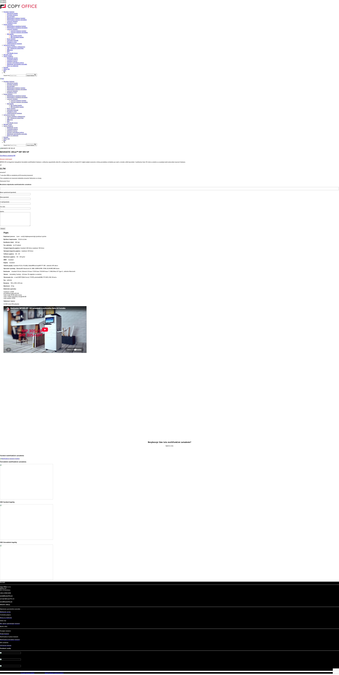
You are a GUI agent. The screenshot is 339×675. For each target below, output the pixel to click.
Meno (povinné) (4, 197)
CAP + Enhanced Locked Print (15, 48)
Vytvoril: (23, 673)
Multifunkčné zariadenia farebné (16, 26)
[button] (4, 73)
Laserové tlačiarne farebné (18, 31)
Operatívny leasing (12, 13)
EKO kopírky (10, 34)
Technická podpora (12, 59)
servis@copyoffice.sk (6, 601)
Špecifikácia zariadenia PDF (7, 155)
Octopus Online (30, 673)
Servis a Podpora (8, 56)
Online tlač (7, 69)
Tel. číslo (2, 206)
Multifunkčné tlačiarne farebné (16, 18)
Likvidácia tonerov (12, 61)
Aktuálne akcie (8, 55)
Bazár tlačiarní (11, 39)
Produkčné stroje (12, 23)
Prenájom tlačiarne (9, 12)
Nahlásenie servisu (12, 58)
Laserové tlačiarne (12, 21)
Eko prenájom (11, 16)
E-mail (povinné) (4, 202)
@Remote (10, 50)
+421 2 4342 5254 (5, 593)
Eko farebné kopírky (16, 35)
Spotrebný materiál (12, 40)
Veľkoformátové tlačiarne (14, 43)
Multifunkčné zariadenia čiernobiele (17, 28)
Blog (5, 70)
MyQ (8, 51)
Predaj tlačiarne (8, 24)
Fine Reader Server (12, 53)
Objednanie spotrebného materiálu (17, 64)
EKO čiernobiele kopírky (17, 37)
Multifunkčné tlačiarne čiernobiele (17, 20)
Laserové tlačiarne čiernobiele (19, 32)
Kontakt (6, 67)
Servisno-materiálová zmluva (15, 63)
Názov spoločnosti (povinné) (8, 192)
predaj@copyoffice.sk (6, 596)
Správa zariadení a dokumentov (16, 47)
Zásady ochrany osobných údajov (54, 673)
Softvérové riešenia (9, 45)
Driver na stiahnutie (12, 66)
